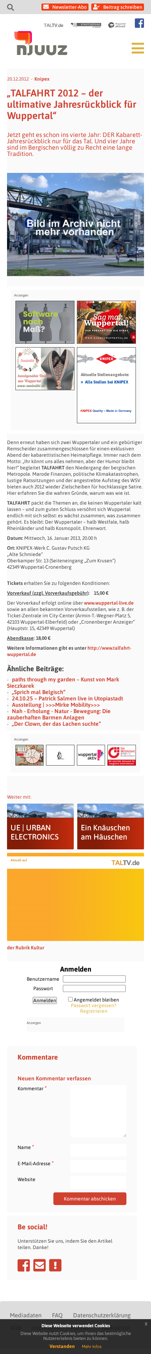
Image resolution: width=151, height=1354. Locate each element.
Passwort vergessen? (93, 1005)
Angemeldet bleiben (96, 1000)
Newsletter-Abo (69, 7)
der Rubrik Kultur (25, 947)
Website (26, 1179)
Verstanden (62, 1346)
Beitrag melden (55, 1265)
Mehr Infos (91, 1346)
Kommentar (32, 1088)
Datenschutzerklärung (102, 1315)
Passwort (43, 988)
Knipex (42, 79)
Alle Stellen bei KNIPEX (104, 382)
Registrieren (93, 1011)
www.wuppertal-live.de (109, 603)
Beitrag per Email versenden (39, 1265)
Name (26, 1147)
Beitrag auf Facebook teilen (24, 1265)
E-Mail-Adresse (36, 1163)
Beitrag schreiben (122, 7)
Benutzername (43, 979)
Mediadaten (25, 1315)
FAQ (57, 1315)
